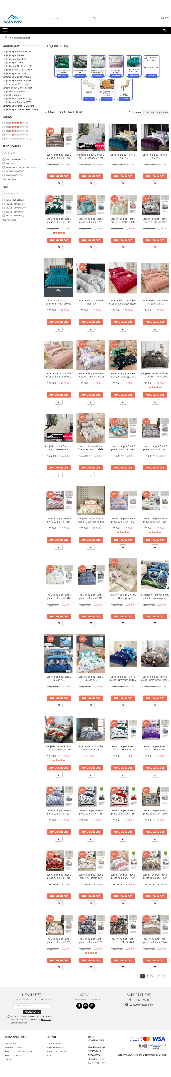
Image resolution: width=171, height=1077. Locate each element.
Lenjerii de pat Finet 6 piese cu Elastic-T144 (155, 940)
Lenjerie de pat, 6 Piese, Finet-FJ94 (90, 302)
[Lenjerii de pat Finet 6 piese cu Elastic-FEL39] (123, 205)
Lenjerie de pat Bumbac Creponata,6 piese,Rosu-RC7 (123, 302)
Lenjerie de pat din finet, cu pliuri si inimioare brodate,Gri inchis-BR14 (155, 375)
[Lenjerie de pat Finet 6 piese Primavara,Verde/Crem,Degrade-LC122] (123, 137)
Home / (9, 37)
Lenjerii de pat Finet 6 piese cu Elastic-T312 (123, 520)
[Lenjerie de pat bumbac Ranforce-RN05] (90, 729)
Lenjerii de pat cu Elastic (14, 62)
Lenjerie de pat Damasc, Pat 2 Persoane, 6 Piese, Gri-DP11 (90, 156)
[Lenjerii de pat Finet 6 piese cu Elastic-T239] (58, 924)
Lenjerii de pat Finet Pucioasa (17, 51)
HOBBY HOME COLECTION (19, 167)
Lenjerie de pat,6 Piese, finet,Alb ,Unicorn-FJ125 (91, 375)
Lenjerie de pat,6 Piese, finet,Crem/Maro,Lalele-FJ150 (91, 448)
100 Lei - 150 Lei (13, 203)
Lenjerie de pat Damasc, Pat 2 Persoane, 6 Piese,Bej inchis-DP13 (58, 448)
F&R (8, 163)
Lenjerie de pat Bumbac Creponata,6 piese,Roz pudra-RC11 (58, 375)
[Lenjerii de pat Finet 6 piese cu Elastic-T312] (123, 500)
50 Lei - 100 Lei (13, 199)
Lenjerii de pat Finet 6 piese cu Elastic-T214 (59, 520)
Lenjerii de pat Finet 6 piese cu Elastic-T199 (123, 876)
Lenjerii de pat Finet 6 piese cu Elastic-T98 (155, 220)
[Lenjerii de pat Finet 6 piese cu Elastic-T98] (155, 205)
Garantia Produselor (57, 1051)
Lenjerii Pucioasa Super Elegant (18, 69)
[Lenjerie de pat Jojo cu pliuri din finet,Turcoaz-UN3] (58, 277)
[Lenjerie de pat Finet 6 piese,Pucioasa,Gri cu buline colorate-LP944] (58, 729)
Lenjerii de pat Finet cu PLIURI (17, 66)
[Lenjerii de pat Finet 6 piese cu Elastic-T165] (90, 925)
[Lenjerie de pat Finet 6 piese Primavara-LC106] (123, 654)
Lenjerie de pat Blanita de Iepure (19, 87)
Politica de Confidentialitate (18, 1051)
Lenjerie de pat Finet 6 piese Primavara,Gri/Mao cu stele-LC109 (155, 678)
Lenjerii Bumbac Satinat (14, 91)
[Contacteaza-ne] (164, 30)
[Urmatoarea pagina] (164, 976)
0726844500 (141, 1000)
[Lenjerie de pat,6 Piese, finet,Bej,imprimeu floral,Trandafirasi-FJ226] (123, 575)
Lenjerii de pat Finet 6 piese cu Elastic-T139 (123, 812)
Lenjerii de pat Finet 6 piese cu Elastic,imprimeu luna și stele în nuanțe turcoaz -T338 (91, 678)
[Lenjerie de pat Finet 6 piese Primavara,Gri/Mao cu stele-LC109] (155, 653)
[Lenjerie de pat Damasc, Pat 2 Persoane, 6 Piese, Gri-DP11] (90, 137)
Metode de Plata (55, 1043)
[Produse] (5, 30)
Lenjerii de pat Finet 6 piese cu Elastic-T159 (91, 812)
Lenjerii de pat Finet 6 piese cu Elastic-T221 (59, 812)
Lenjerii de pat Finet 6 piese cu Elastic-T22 (91, 876)
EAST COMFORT (13, 159)
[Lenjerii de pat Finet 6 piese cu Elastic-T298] (123, 428)
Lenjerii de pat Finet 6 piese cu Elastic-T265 (155, 520)
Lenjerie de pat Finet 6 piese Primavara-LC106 (123, 678)
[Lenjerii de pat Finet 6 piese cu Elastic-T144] (155, 924)
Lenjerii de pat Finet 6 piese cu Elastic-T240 (155, 812)
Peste (9, 122)
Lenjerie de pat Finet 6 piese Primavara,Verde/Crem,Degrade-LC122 (123, 156)
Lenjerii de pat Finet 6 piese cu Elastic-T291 (91, 220)
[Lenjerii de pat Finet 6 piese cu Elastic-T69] (123, 924)
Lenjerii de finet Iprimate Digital (18, 98)
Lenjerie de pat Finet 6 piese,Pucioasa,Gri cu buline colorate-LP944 (58, 748)
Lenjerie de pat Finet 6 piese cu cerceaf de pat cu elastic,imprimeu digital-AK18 (91, 520)
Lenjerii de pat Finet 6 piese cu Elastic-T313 (91, 596)
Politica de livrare (13, 1055)
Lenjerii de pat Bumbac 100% (17, 102)
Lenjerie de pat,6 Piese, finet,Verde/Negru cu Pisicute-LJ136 (123, 375)
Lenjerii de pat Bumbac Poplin (17, 80)
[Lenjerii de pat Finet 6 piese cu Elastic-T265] (155, 500)
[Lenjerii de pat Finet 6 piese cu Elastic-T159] (90, 796)
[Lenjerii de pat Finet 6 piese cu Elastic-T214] (58, 500)
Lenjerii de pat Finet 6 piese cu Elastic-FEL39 (123, 220)
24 (158, 976)
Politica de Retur (55, 1047)
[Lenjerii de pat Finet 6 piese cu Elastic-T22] (90, 860)
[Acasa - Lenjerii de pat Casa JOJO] (19, 18)
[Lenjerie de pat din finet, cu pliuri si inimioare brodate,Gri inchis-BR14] (155, 355)
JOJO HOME (11, 175)
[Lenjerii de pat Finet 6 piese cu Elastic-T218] (58, 860)
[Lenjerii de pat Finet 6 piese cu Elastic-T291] (90, 205)
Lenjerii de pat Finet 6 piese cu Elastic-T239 (59, 940)
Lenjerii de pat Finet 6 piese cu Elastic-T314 (59, 596)
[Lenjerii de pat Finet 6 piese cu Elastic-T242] (58, 137)
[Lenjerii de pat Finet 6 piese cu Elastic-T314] (58, 575)
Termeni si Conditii (14, 1047)
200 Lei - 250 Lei (13, 211)
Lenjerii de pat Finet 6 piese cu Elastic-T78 (123, 748)
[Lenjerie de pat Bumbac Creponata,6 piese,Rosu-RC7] (123, 277)
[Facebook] (79, 1006)
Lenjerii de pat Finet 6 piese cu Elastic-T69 (123, 940)
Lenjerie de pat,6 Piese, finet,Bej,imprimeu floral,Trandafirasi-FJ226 (123, 596)
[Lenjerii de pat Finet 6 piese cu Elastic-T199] (123, 860)
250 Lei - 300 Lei (13, 215)
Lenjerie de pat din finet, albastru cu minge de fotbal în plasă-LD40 (155, 596)
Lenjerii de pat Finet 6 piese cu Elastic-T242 (59, 156)
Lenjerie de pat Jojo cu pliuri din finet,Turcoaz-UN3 (59, 302)
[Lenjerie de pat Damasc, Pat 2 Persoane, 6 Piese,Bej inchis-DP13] (58, 428)
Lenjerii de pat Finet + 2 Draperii (18, 105)
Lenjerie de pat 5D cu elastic (16, 83)
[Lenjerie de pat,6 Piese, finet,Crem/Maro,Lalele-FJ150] (90, 428)
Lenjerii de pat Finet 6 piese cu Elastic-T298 (123, 448)
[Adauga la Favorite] (59, 183)
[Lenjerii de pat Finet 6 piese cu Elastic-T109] (155, 860)
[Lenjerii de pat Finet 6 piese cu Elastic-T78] (123, 729)
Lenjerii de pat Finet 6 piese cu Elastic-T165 (91, 940)
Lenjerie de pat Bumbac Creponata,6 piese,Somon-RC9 (155, 302)
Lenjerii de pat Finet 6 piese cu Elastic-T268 (155, 448)
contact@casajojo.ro (141, 1004)
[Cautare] (94, 18)
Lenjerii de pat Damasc (14, 55)
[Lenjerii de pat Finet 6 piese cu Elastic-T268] (155, 428)
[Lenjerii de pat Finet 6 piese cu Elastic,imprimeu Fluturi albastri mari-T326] (58, 653)
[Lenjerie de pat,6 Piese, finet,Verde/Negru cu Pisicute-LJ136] (123, 355)
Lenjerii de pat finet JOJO (15, 58)
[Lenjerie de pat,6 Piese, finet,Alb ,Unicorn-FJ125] (90, 355)
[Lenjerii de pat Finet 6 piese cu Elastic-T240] (155, 796)
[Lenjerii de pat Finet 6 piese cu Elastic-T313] (90, 574)
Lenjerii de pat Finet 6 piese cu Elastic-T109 (155, 876)
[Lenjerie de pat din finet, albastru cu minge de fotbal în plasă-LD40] (155, 575)
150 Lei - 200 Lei (13, 207)
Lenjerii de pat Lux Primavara (17, 76)
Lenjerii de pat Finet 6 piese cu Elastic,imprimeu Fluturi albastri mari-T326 (58, 678)
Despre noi (10, 1043)
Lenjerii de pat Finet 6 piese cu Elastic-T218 (59, 876)
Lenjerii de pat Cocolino (14, 73)
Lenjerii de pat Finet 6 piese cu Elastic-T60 (155, 748)
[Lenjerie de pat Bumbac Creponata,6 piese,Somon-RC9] (155, 278)
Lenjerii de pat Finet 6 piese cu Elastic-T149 (59, 220)
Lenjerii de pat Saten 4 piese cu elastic (21, 109)
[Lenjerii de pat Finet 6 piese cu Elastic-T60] (155, 729)
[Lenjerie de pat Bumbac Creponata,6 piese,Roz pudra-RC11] (58, 355)
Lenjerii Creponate (12, 94)
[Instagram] (92, 1006)
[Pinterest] (86, 1006)
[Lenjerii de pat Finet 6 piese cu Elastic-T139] (123, 796)
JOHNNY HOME (13, 171)
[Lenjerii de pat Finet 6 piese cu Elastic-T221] (58, 796)
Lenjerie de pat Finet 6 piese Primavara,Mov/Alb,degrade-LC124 (155, 156)
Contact (9, 1059)
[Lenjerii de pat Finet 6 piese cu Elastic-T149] (58, 205)
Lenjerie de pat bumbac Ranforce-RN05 (90, 748)
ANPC (49, 1055)
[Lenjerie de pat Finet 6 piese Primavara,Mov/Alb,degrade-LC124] (155, 137)
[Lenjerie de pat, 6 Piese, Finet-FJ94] (90, 278)
